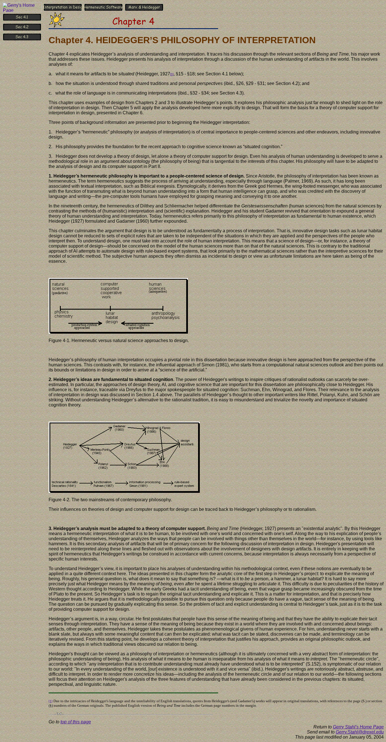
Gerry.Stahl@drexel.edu (360, 732)
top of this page (75, 721)
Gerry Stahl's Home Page (358, 727)
